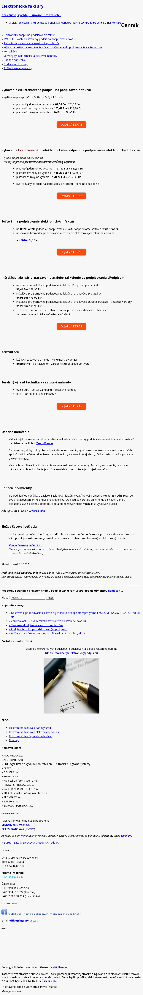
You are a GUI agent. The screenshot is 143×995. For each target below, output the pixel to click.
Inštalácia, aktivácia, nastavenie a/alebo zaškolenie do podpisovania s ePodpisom (53, 47)
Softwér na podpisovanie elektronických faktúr (31, 43)
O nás (108, 22)
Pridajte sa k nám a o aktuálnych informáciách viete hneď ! (44, 914)
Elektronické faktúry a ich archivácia (30, 736)
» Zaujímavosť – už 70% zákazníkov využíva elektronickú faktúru (47, 621)
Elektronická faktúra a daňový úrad (30, 728)
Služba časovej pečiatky (18, 68)
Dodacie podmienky (16, 64)
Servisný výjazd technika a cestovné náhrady (30, 55)
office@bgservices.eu (23, 920)
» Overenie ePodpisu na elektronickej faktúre (36, 625)
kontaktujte (27, 240)
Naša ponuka (49, 22)
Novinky (14, 740)
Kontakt (116, 22)
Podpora (91, 22)
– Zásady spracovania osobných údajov (31, 842)
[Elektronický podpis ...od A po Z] (4, 914)
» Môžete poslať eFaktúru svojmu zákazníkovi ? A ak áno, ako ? (47, 633)
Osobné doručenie (15, 60)
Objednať (62, 22)
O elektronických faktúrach (25, 22)
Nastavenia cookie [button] (13, 986)
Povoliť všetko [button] (48, 986)
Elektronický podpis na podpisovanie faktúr (29, 35)
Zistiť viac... (50, 980)
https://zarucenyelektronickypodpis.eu (71, 653)
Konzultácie (11, 51)
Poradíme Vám (77, 22)
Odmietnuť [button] (32, 986)
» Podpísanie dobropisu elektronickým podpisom (38, 629)
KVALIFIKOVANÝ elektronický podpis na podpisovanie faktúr (39, 39)
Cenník (100, 22)
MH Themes (60, 967)
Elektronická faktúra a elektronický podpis (34, 732)
